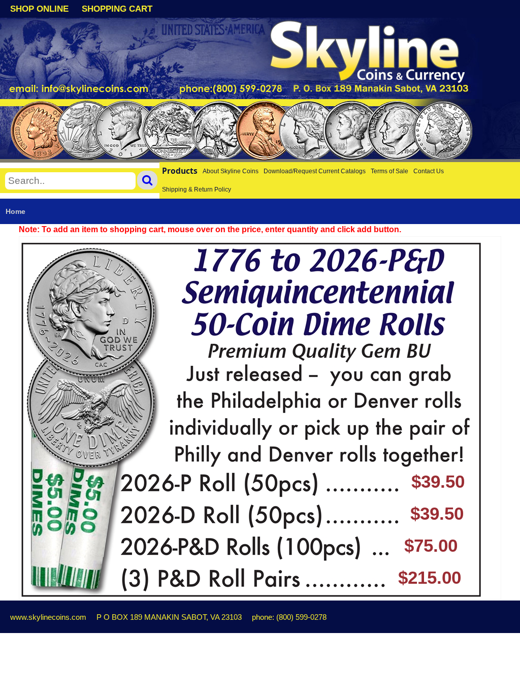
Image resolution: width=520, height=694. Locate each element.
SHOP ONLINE (39, 9)
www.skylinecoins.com (48, 617)
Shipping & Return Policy (196, 189)
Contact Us (428, 171)
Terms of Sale (389, 171)
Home (15, 211)
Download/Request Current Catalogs (315, 171)
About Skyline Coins (230, 171)
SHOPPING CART (117, 9)
